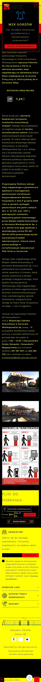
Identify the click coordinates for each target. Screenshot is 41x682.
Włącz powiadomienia (20, 46)
